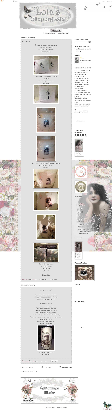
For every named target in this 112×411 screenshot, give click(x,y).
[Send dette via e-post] (50, 279)
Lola (83, 58)
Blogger (64, 408)
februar (80, 221)
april (80, 215)
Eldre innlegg (65, 367)
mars (79, 218)
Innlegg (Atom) (32, 371)
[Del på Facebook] (55, 279)
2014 (78, 200)
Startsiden (46, 367)
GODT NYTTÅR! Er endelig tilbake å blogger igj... (84, 231)
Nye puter (26, 41)
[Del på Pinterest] (56, 279)
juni (79, 212)
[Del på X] (53, 279)
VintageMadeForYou (62, 33)
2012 (78, 238)
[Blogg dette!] (52, 279)
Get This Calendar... (83, 327)
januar (80, 224)
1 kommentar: (43, 279)
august (80, 205)
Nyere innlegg (27, 367)
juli (79, 209)
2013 (78, 203)
